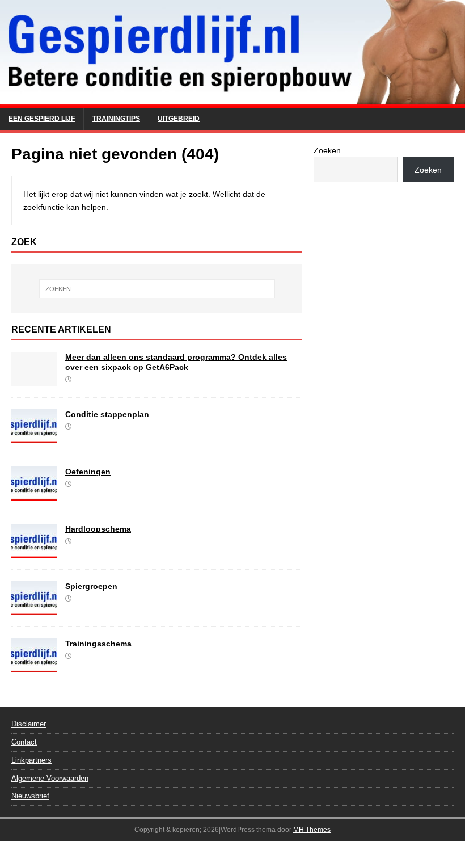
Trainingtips (116, 119)
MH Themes (312, 830)
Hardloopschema (98, 528)
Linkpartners (31, 760)
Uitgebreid (179, 119)
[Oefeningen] (34, 494)
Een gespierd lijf (42, 119)
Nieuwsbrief (30, 796)
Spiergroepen (91, 586)
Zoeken (327, 150)
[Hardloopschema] (34, 551)
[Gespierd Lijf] (232, 101)
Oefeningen (88, 471)
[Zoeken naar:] (157, 288)
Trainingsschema (98, 643)
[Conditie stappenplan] (34, 436)
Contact (24, 742)
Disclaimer (28, 724)
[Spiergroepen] (34, 608)
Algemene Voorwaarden (49, 778)
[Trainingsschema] (34, 666)
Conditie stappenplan (107, 414)
